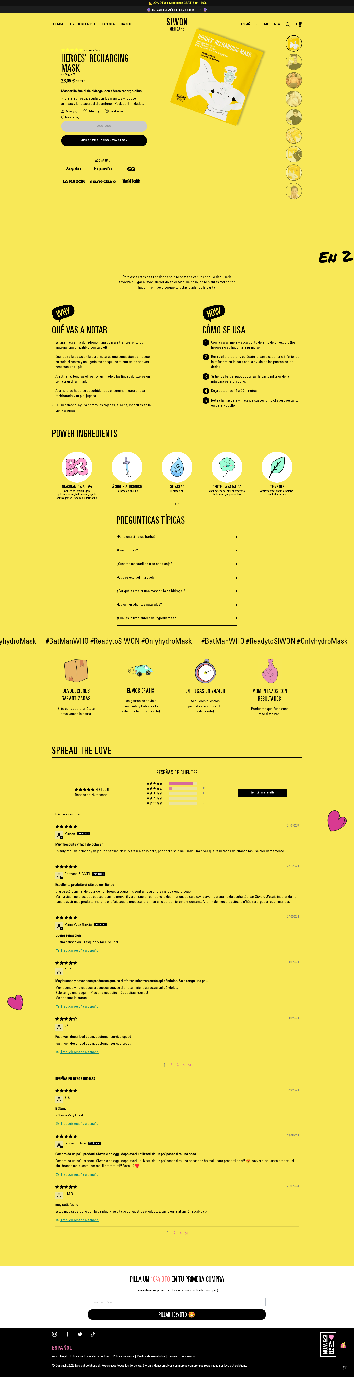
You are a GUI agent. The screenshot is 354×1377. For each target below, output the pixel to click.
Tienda (58, 24)
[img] (66, 827)
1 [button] (176, 504)
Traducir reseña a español (79, 951)
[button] (72, 50)
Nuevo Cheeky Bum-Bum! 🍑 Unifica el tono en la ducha (177, 10)
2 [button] (179, 504)
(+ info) (154, 712)
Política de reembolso (151, 1356)
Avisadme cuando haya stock (104, 140)
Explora (108, 24)
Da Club (127, 24)
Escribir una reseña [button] (262, 792)
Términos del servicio (181, 1356)
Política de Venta (123, 1356)
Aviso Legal (59, 1356)
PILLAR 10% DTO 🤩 (177, 1314)
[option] (77, 478)
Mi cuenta (273, 24)
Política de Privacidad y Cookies (90, 1356)
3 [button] (178, 1065)
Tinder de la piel (82, 24)
